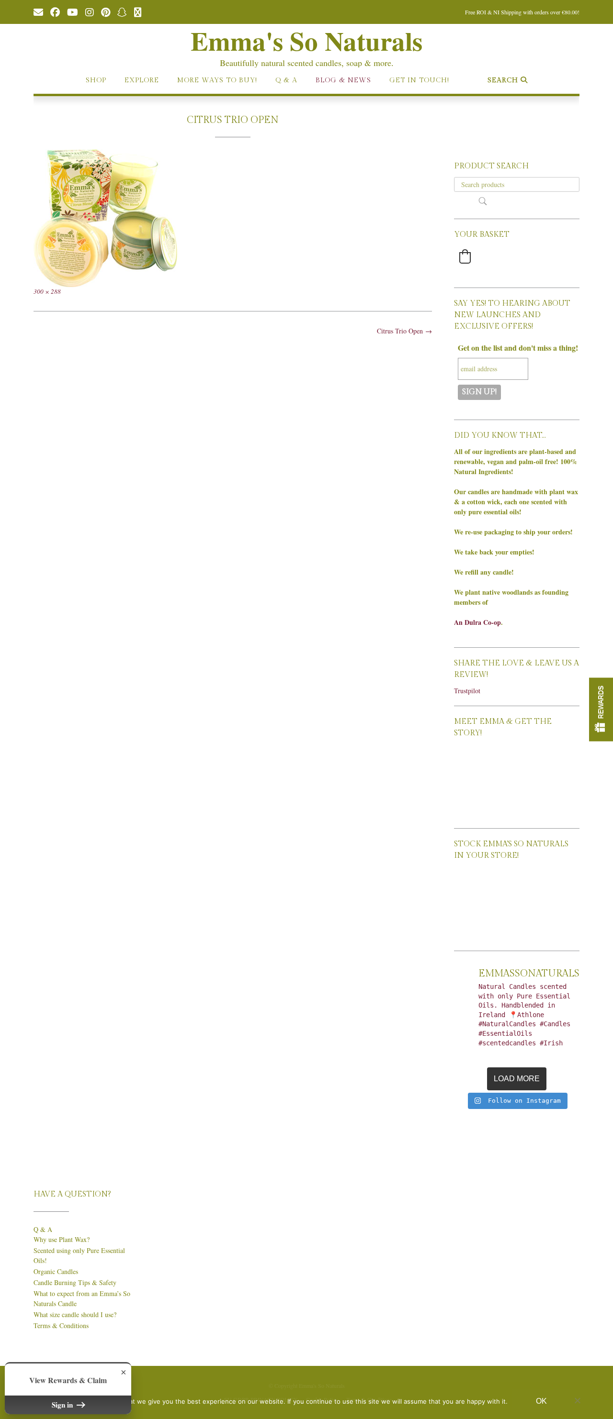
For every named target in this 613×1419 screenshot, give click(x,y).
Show (601, 710)
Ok (541, 1401)
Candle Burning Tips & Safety (75, 1282)
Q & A (286, 80)
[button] (465, 256)
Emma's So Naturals (306, 40)
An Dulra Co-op (477, 622)
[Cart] (137, 11)
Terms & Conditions (61, 1325)
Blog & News (343, 80)
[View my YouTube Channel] (72, 11)
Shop (96, 80)
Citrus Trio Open (404, 330)
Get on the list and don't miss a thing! (518, 347)
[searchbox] (516, 184)
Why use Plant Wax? (62, 1239)
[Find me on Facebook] (55, 11)
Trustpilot (467, 690)
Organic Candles (56, 1271)
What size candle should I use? (75, 1314)
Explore (142, 80)
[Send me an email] (38, 11)
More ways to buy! (217, 80)
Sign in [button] (63, 1404)
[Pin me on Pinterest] (105, 11)
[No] (577, 1400)
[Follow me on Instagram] (89, 11)
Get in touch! (419, 80)
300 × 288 (47, 291)
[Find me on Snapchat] (122, 11)
